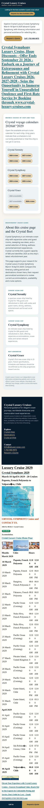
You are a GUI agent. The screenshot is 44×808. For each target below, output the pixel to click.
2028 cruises (13, 161)
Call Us (11, 804)
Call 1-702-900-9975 (31, 38)
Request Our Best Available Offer (22, 13)
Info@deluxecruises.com (14, 447)
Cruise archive (10, 437)
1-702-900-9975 (10, 450)
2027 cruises (26, 155)
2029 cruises (26, 161)
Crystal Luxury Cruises (14, 4)
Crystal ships (9, 432)
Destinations (9, 435)
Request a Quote (13, 38)
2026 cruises (13, 155)
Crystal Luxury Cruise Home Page (17, 538)
